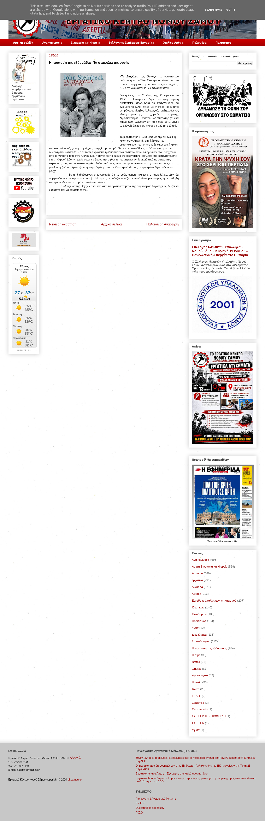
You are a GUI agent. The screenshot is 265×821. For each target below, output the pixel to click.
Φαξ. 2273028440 (18, 765)
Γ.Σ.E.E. (141, 803)
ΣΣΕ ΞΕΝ (198, 723)
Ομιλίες (196, 668)
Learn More (213, 9)
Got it (231, 9)
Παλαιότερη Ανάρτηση (162, 224)
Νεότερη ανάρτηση (62, 224)
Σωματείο (198, 702)
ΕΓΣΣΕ (196, 695)
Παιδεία (196, 682)
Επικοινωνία (200, 709)
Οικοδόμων (199, 614)
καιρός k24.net (24, 350)
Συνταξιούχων (201, 641)
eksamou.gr (75, 779)
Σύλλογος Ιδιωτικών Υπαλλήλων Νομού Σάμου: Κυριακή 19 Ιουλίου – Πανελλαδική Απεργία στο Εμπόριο (220, 251)
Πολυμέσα (199, 42)
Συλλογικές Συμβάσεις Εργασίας (131, 42)
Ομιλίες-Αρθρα (173, 42)
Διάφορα (197, 587)
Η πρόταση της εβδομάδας (209, 648)
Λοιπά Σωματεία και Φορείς (209, 566)
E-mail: (12, 769)
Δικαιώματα (199, 634)
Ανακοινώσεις (52, 42)
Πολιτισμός (223, 42)
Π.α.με (196, 655)
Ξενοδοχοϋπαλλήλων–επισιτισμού (214, 600)
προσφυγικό (200, 675)
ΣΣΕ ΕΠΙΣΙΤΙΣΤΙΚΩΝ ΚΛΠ (209, 716)
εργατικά (197, 580)
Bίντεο (196, 661)
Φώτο (195, 689)
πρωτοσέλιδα (216, 541)
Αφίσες (196, 593)
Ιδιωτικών (198, 607)
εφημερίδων (233, 541)
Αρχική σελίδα (23, 42)
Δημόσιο (197, 573)
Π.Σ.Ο (139, 812)
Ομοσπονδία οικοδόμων (150, 807)
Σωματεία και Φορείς (85, 42)
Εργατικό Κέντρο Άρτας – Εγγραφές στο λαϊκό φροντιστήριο (171, 773)
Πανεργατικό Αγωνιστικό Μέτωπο (156, 798)
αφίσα (196, 730)
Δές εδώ (75, 758)
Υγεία (195, 627)
